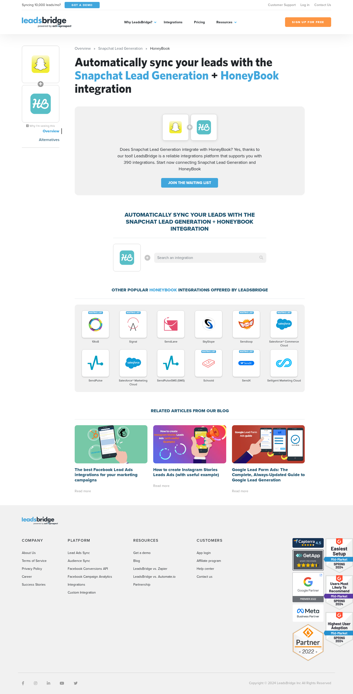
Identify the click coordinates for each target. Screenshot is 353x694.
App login (204, 552)
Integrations (173, 22)
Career (27, 576)
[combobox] (210, 258)
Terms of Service (34, 560)
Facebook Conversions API (88, 568)
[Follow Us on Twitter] (76, 683)
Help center (205, 568)
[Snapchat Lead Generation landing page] (40, 64)
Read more (83, 491)
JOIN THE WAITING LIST (189, 182)
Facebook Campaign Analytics (90, 576)
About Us (29, 552)
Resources (224, 22)
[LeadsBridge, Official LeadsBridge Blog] (46, 22)
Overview (51, 131)
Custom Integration (82, 592)
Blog (136, 560)
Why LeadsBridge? (138, 22)
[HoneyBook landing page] (40, 104)
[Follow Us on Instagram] (35, 683)
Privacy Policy (32, 568)
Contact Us (322, 4)
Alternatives (49, 139)
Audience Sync (79, 560)
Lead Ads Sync (79, 552)
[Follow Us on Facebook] (23, 683)
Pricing (199, 22)
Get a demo (142, 552)
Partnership (141, 584)
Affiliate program (209, 560)
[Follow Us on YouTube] (62, 683)
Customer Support (282, 4)
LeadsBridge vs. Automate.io (154, 576)
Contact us (205, 576)
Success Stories (34, 584)
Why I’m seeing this (42, 125)
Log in (305, 4)
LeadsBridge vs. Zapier (150, 568)
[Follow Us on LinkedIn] (48, 683)
